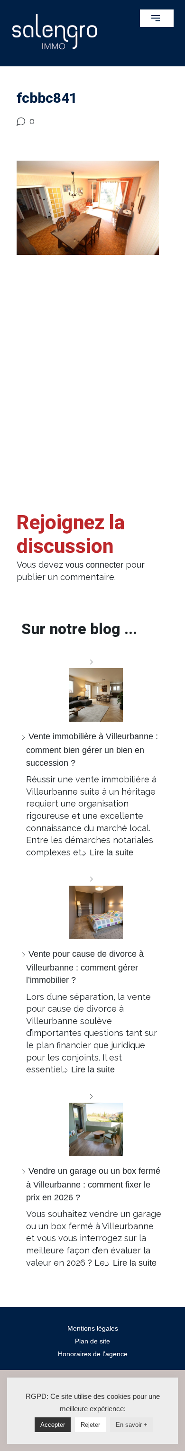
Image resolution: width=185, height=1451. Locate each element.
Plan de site (92, 1341)
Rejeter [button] (90, 1424)
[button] (157, 18)
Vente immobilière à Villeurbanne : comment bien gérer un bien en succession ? (92, 749)
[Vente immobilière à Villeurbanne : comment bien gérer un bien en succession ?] (92, 688)
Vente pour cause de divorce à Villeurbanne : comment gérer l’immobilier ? (85, 967)
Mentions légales (92, 1328)
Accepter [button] (52, 1424)
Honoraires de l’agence (93, 1354)
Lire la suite (111, 852)
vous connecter (94, 565)
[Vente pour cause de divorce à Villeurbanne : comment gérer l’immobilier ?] (92, 905)
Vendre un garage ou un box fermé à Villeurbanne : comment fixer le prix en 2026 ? (93, 1184)
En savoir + (132, 1424)
